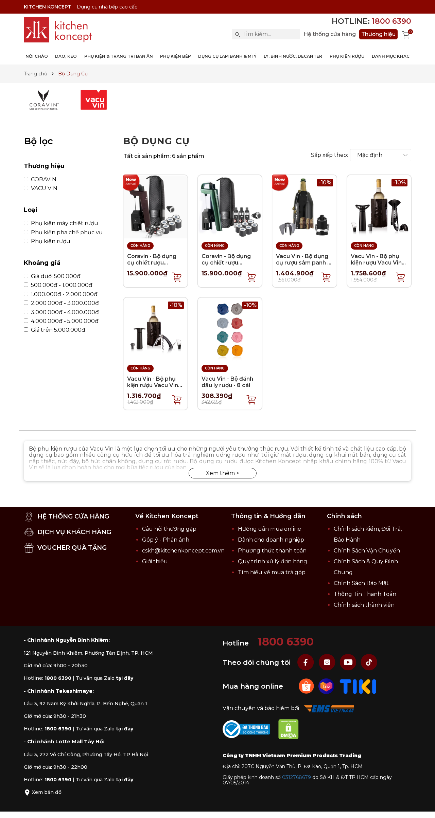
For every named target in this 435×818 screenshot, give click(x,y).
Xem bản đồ (46, 792)
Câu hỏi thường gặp (169, 529)
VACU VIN (43, 188)
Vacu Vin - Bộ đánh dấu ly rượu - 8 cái (227, 382)
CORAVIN (43, 180)
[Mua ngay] (177, 277)
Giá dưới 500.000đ (55, 276)
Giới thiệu (155, 561)
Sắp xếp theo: (329, 155)
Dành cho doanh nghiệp (271, 540)
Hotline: (371, 21)
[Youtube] (349, 662)
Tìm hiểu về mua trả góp (272, 572)
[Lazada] (327, 686)
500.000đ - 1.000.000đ (61, 285)
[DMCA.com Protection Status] (292, 730)
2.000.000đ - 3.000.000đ (64, 303)
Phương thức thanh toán (272, 550)
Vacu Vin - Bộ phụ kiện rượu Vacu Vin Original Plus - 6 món (376, 266)
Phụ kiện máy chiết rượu (64, 223)
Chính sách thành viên (364, 605)
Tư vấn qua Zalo (104, 678)
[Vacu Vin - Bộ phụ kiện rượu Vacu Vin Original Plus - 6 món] (379, 206)
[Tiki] (358, 686)
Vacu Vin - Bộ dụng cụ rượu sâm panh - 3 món (302, 262)
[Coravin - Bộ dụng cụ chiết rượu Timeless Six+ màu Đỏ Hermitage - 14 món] (155, 206)
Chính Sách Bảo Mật (361, 583)
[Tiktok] (369, 662)
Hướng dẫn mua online (269, 529)
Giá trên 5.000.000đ (57, 330)
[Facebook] (306, 662)
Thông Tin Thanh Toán (365, 594)
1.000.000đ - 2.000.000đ (64, 294)
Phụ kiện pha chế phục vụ (66, 233)
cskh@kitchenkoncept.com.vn (183, 550)
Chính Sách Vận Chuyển (367, 550)
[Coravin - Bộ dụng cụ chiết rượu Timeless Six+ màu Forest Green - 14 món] (229, 206)
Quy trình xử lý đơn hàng (272, 561)
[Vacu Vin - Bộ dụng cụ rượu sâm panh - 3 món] (304, 206)
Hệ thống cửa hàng (329, 34)
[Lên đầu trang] (423, 806)
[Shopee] (307, 686)
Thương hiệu (378, 34)
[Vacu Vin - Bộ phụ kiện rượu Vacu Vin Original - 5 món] (155, 329)
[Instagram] (327, 662)
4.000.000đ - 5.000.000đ (64, 321)
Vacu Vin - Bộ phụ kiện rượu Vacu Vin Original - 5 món (152, 385)
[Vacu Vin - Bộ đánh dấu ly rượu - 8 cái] (229, 329)
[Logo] (58, 29)
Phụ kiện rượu (50, 241)
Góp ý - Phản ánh (165, 540)
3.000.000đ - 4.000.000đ (64, 312)
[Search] (237, 34)
